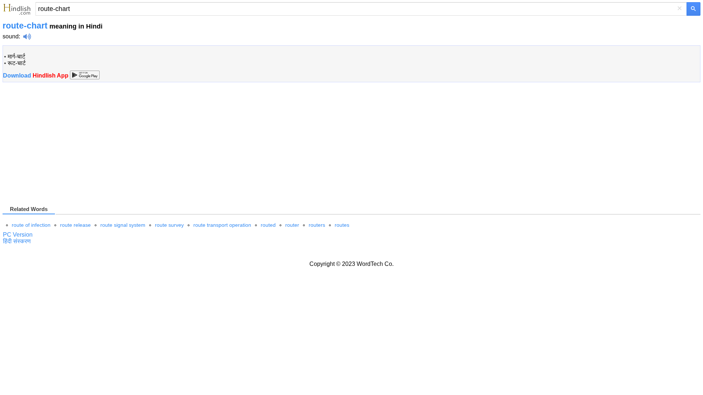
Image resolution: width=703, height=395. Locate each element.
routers (317, 225)
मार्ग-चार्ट (16, 56)
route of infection (31, 225)
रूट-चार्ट (17, 63)
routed (268, 225)
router (292, 225)
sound (11, 36)
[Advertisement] (64, 146)
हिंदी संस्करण (17, 241)
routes (342, 225)
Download (36, 75)
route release (75, 225)
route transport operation (222, 225)
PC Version (18, 235)
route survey (169, 225)
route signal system (122, 225)
